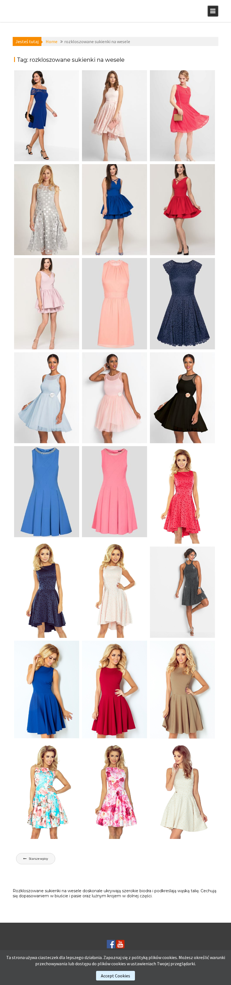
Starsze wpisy (38, 858)
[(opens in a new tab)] (46, 115)
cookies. (170, 957)
